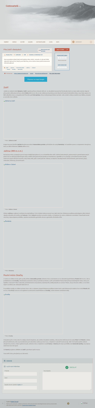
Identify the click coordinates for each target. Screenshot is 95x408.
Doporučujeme (40, 42)
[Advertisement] (47, 26)
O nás (51, 42)
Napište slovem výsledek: (13, 384)
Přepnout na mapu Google (35, 79)
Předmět (7, 370)
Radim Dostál (14, 402)
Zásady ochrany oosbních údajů (29, 405)
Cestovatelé (13, 5)
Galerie (30, 42)
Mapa (57, 42)
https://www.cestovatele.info (21, 73)
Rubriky (6, 42)
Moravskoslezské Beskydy (45, 50)
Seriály (14, 42)
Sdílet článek (60, 49)
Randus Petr (9, 54)
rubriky (31, 73)
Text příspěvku (47, 370)
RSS (68, 403)
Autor (6, 377)
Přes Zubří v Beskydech (54, 73)
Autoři (22, 42)
